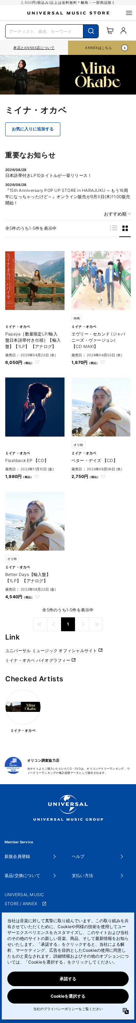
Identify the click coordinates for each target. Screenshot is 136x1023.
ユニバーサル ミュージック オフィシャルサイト (51, 650)
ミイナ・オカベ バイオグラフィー (38, 660)
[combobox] (52, 31)
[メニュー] (129, 12)
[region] (34, 48)
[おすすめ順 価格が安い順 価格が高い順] (115, 214)
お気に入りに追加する (33, 129)
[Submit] (90, 31)
